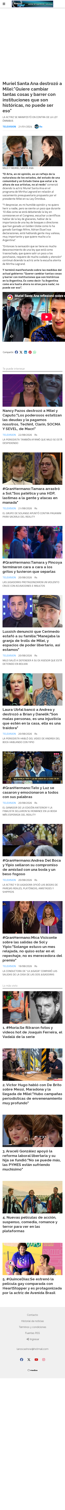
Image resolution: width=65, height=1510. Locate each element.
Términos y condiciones (32, 1327)
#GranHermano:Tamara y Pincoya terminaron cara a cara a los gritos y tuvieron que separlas (32, 567)
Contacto (32, 1314)
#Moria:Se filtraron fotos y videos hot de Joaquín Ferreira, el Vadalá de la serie (32, 1032)
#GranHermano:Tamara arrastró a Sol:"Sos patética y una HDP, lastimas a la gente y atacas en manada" (31, 495)
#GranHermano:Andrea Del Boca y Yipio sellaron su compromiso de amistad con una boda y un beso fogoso (32, 867)
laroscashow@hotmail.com (32, 1349)
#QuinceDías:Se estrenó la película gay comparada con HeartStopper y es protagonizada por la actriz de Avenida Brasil (32, 1286)
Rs (40, 126)
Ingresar (34, 1339)
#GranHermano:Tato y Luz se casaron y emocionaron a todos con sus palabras (30, 792)
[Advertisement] (32, 44)
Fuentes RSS (32, 1333)
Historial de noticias (32, 1321)
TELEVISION (9, 126)
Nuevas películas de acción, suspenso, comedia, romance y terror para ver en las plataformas (30, 1224)
